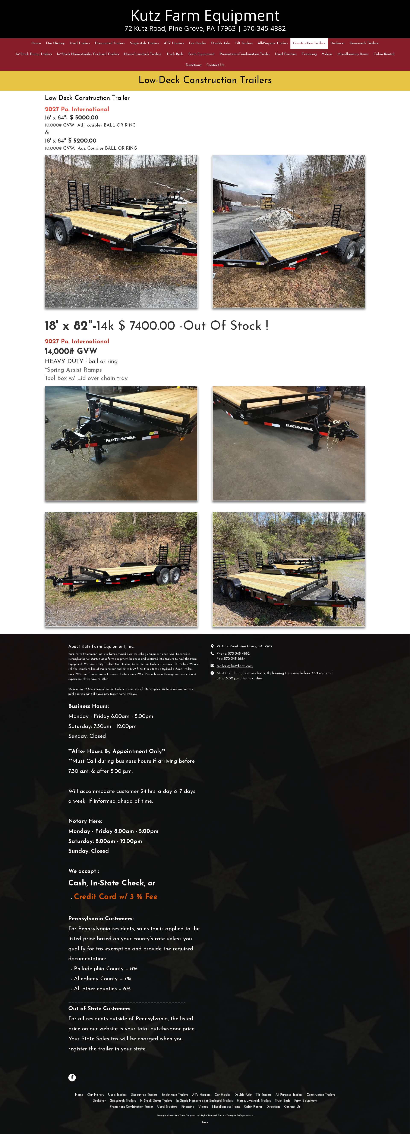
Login (205, 1122)
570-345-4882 (239, 653)
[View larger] (121, 231)
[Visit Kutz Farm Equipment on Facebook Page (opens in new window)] (72, 1077)
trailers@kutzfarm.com (235, 666)
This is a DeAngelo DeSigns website (235, 1115)
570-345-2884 (235, 659)
